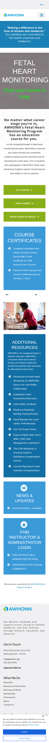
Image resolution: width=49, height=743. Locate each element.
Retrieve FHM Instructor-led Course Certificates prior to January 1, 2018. (27, 274)
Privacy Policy (34, 725)
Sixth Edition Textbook (24, 404)
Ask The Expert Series (24, 429)
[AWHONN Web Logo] (14, 14)
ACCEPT (24, 732)
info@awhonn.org (12, 659)
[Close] (45, 716)
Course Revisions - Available (27, 508)
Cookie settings (24, 738)
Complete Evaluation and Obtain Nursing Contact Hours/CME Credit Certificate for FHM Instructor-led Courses (26, 256)
